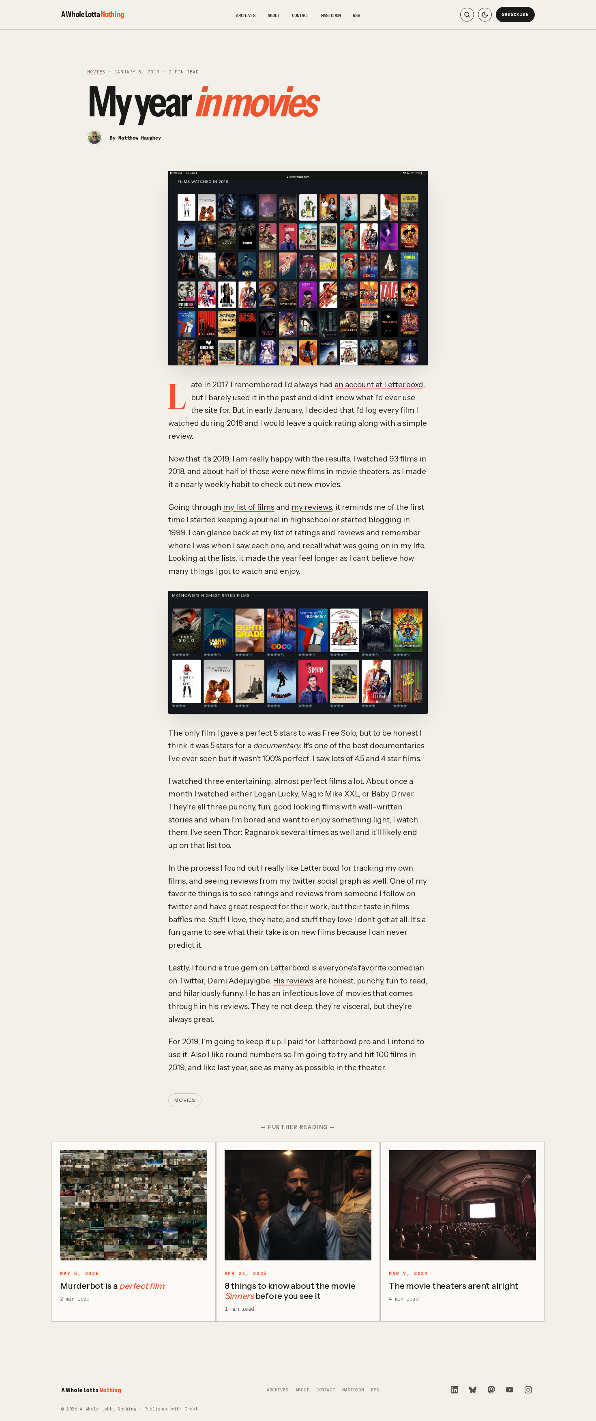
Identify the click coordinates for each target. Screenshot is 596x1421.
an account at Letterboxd (378, 384)
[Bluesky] (472, 1389)
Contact (300, 15)
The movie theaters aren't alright (453, 1286)
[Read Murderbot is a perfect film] (133, 1205)
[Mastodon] (491, 1389)
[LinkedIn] (454, 1389)
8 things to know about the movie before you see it (290, 1291)
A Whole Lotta (92, 14)
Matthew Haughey (139, 138)
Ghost (191, 1409)
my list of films (248, 507)
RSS (356, 15)
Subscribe (515, 14)
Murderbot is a (112, 1286)
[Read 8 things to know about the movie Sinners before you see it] (298, 1205)
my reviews (312, 507)
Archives (245, 15)
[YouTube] (509, 1389)
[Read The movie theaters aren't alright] (462, 1205)
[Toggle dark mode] (485, 14)
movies (96, 72)
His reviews (293, 980)
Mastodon (331, 15)
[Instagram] (528, 1389)
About (274, 15)
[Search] (467, 14)
